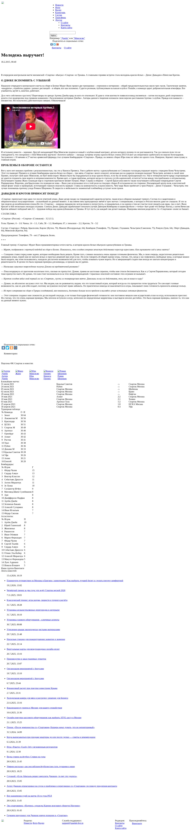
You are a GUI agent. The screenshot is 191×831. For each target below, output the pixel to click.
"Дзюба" (65, 38)
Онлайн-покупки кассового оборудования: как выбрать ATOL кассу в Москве (44, 717)
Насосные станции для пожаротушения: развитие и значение (36, 639)
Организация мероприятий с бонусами (25, 668)
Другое (58, 20)
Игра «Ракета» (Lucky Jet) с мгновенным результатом (32, 747)
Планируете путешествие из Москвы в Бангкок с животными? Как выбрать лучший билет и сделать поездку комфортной (65, 580)
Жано (18, 373)
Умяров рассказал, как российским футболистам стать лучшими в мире (41, 766)
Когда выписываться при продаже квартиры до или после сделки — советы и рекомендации (51, 737)
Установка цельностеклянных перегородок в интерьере (33, 610)
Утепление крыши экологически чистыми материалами (33, 629)
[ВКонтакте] (51, 44)
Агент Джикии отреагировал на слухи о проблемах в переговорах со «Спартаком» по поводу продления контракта (62, 786)
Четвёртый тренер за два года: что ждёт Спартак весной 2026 (36, 590)
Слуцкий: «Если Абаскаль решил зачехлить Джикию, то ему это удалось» (42, 776)
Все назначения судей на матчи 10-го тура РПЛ (29, 796)
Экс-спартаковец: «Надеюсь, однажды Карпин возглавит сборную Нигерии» (43, 805)
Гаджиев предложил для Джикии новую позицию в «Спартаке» (37, 815)
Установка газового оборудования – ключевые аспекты (33, 620)
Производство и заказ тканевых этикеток (26, 659)
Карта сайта (66, 27)
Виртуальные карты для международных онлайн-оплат (33, 649)
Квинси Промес (47, 377)
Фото (57, 7)
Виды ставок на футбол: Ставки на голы (26, 757)
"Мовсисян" (79, 38)
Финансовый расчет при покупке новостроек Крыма (32, 688)
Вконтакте (137, 823)
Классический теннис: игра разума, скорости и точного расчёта (37, 600)
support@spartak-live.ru (72, 823)
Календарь (60, 12)
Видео (58, 10)
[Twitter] (54, 44)
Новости (28, 823)
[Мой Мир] (15, 347)
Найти (53, 36)
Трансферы (60, 17)
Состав (58, 15)
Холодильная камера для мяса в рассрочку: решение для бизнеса (37, 698)
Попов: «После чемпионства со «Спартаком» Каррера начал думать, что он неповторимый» (51, 727)
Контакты (65, 25)
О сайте (64, 22)
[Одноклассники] (11, 347)
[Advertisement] (34, 67)
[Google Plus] (57, 44)
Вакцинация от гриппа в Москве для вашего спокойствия (34, 708)
